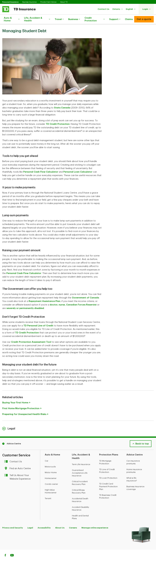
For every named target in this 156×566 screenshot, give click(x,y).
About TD (63, 2)
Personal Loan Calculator (77, 172)
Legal (30, 528)
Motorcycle (50, 467)
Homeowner (51, 478)
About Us (59, 528)
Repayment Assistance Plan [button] (44, 301)
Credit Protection (91, 19)
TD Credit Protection (58, 124)
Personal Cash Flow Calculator (40, 172)
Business (73, 19)
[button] (103, 9)
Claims (129, 19)
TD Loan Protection (108, 478)
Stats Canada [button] (62, 108)
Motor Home (51, 472)
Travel (58, 19)
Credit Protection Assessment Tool (31, 342)
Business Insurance (29, 2)
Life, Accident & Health (33, 19)
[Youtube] (12, 556)
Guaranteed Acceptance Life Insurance (79, 473)
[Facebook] (5, 556)
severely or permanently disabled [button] (25, 308)
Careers (73, 528)
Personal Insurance (10, 2)
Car (46, 461)
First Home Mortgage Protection (20, 408)
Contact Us (16, 461)
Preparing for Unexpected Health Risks (24, 414)
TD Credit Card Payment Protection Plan (108, 486)
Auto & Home (8, 19)
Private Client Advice (48, 2)
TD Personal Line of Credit (38, 326)
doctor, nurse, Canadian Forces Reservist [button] (73, 305)
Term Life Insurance (81, 464)
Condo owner (51, 484)
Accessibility (44, 528)
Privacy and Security (12, 528)
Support (113, 19)
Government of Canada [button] (85, 298)
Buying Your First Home (15, 403)
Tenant (48, 498)
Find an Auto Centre (20, 468)
